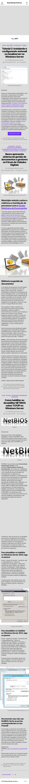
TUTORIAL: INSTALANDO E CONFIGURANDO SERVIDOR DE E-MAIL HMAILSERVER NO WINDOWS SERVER (14, 105)
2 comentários (22, 413)
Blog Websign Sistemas (14, 2)
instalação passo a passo (18, 138)
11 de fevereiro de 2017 (10, 62)
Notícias (18, 146)
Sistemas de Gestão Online (11, 150)
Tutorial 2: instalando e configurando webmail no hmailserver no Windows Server (14, 52)
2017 (4, 138)
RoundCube (10, 139)
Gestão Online (6, 388)
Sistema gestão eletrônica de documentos (14, 149)
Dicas (4, 45)
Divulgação (9, 45)
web (18, 765)
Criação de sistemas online (9, 385)
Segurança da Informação (14, 147)
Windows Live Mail (15, 123)
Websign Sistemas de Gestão (16, 60)
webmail (25, 139)
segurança (16, 139)
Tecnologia (17, 45)
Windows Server (7, 766)
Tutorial (24, 45)
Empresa (5, 387)
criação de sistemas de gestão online (15, 384)
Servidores (14, 765)
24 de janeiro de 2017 (10, 413)
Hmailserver (9, 138)
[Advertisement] (14, 20)
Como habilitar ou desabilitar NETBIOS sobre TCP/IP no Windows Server (14, 404)
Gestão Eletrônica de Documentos (14, 207)
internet (5, 139)
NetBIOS (12, 763)
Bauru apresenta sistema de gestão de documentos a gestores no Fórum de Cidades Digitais (14, 159)
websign (22, 765)
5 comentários (22, 62)
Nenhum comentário (22, 170)
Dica (18, 385)
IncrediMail (4, 124)
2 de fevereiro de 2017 (9, 170)
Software (17, 388)
